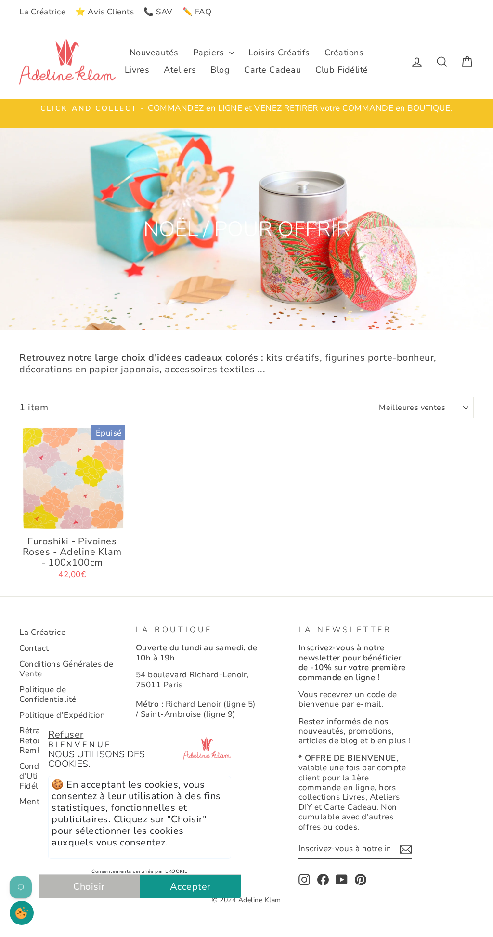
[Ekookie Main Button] (22, 913)
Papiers (210, 52)
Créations (344, 52)
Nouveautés (154, 52)
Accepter (190, 886)
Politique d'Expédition (62, 715)
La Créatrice (42, 11)
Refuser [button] (66, 734)
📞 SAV (158, 11)
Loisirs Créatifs (279, 52)
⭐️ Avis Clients (104, 11)
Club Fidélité (341, 70)
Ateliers (180, 70)
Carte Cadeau (272, 70)
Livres (137, 70)
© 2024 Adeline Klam (246, 900)
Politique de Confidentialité (48, 694)
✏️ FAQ (197, 11)
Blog (220, 70)
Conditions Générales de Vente (66, 669)
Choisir (89, 886)
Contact (34, 648)
